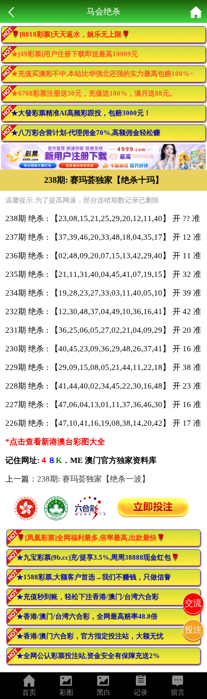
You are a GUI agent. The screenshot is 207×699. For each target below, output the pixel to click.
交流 (193, 603)
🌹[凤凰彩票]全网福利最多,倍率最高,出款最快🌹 (90, 538)
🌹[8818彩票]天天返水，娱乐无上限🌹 (70, 34)
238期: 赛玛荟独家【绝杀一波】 (93, 479)
